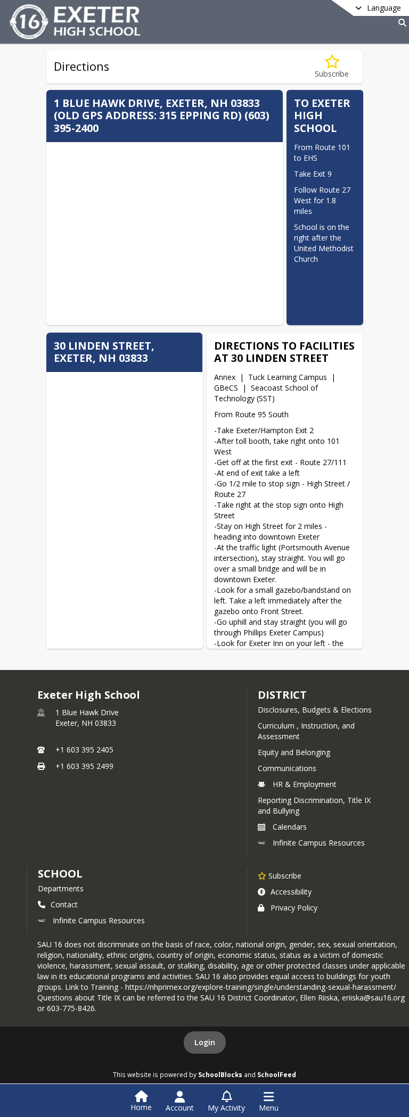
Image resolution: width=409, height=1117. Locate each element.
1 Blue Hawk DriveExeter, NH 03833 (87, 717)
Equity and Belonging (294, 752)
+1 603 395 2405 (84, 749)
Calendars (290, 827)
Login (204, 1042)
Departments (61, 888)
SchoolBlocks (220, 1074)
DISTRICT (282, 695)
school (60, 873)
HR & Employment (305, 784)
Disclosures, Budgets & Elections (315, 710)
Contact (64, 904)
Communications (287, 768)
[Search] (400, 23)
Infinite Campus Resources (319, 843)
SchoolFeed (276, 1074)
